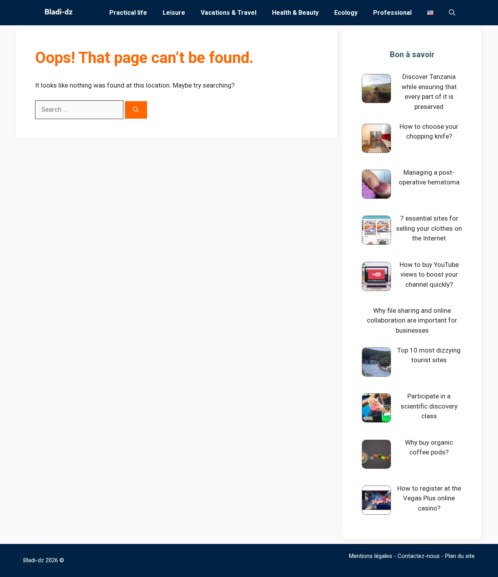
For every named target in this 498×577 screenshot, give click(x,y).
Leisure (174, 12)
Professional (392, 12)
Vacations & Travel (228, 12)
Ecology (346, 12)
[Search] (136, 110)
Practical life (128, 12)
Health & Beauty (295, 12)
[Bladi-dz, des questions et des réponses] (58, 12)
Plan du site (460, 555)
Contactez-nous (419, 555)
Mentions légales (370, 555)
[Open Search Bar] (452, 12)
